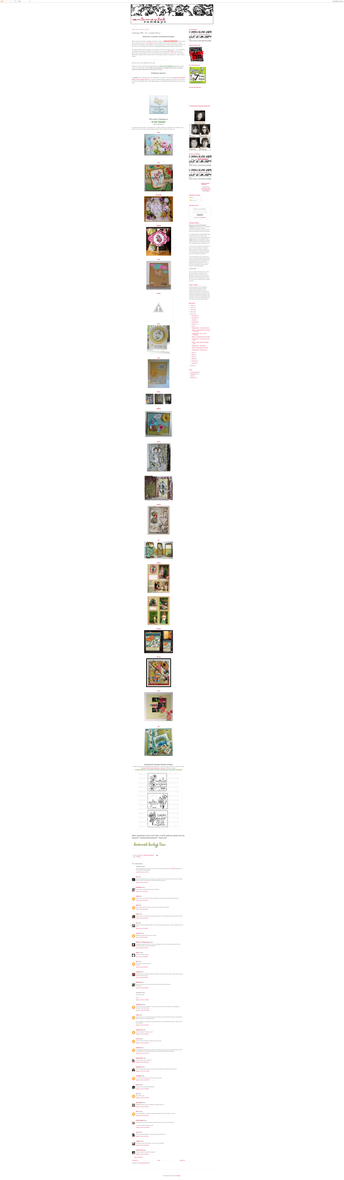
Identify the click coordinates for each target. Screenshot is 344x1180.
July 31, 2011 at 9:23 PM (142, 977)
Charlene (138, 972)
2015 (192, 305)
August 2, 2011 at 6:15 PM (142, 1097)
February (194, 361)
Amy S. (138, 1111)
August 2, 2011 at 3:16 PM (142, 1089)
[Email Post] (157, 855)
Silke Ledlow (139, 1102)
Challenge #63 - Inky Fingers (199, 345)
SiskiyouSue (139, 1004)
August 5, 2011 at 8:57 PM (142, 1145)
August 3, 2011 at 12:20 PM (142, 1127)
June (193, 352)
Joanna (159, 504)
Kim (137, 1093)
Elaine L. (138, 952)
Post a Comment (138, 1157)
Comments (194, 200)
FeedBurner (203, 217)
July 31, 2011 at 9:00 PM (142, 967)
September (195, 322)
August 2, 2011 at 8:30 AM (142, 1062)
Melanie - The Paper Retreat (143, 942)
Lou (158, 540)
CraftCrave (173, 868)
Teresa (137, 1132)
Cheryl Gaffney (140, 1120)
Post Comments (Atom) (144, 1163)
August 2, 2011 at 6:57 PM (142, 1106)
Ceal (158, 259)
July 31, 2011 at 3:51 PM (142, 900)
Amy (158, 132)
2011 (192, 314)
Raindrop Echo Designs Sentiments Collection (153, 768)
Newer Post (135, 1160)
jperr (137, 961)
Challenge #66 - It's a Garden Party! (200, 328)
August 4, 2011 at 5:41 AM (142, 1136)
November (194, 317)
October (194, 320)
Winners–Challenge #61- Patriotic (200, 347)
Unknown (138, 1047)
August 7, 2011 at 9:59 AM (142, 1154)
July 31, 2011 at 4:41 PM (142, 909)
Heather (159, 408)
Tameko (158, 628)
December (194, 315)
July (193, 326)
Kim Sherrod (149, 43)
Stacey (158, 562)
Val (158, 726)
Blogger (178, 1175)
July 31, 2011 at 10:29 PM (142, 988)
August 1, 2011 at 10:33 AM (142, 1010)
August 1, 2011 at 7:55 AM (142, 999)
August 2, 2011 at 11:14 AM (142, 1071)
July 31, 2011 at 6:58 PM (142, 956)
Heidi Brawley (139, 1058)
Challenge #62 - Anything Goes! (199, 350)
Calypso (158, 225)
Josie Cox (138, 933)
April (193, 356)
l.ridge (137, 896)
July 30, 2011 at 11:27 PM (142, 872)
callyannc (138, 1141)
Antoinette (158, 195)
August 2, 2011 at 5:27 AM (142, 1053)
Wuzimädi (138, 982)
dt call (191, 376)
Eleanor (138, 1084)
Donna (137, 914)
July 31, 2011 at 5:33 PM (142, 928)
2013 (192, 309)
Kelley (137, 1015)
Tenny (158, 691)
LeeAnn (138, 1038)
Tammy (159, 657)
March (193, 358)
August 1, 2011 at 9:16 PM (142, 1043)
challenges (138, 856)
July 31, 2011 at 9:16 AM (142, 891)
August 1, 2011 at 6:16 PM (142, 1034)
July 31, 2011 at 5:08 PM (142, 918)
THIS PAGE (171, 51)
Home (158, 1160)
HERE (207, 191)
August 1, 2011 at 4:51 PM (142, 1025)
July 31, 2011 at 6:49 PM (142, 947)
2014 (192, 307)
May (193, 354)
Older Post (182, 1160)
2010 (192, 365)
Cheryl (158, 293)
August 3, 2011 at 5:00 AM (142, 1115)
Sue (137, 923)
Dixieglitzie (138, 1076)
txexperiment (139, 1030)
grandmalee (139, 1067)
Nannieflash (139, 887)
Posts (192, 197)
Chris (158, 324)
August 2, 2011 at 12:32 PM (142, 1080)
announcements (194, 372)
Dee (159, 358)
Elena (158, 391)
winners (192, 377)
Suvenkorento (139, 1150)
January (194, 363)
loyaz (137, 905)
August (194, 324)
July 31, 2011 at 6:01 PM (142, 937)
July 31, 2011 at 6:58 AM (142, 882)
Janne (158, 441)
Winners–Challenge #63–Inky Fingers (201, 337)
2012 (192, 311)
